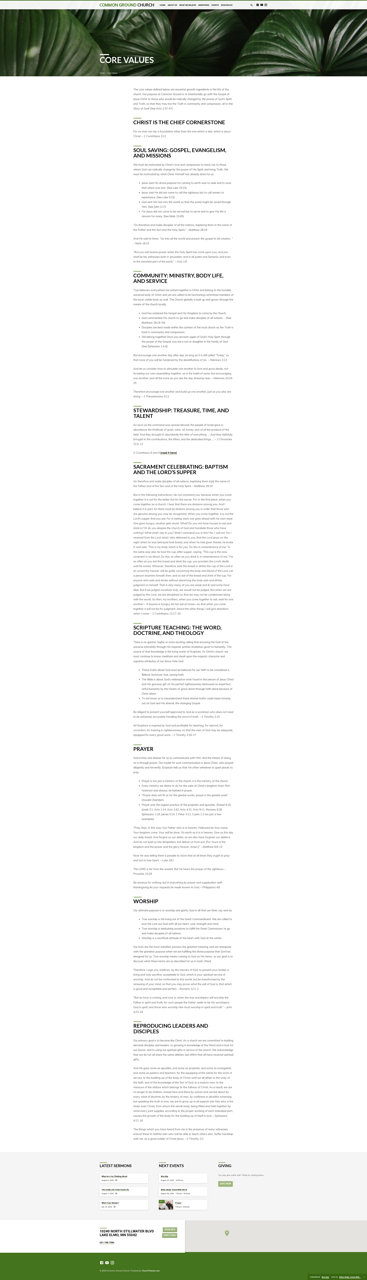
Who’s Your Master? (110, 1203)
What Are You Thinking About (114, 1176)
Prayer (178, 1203)
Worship (164, 1176)
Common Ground (126, 4)
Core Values (112, 73)
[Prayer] (166, 1205)
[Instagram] (265, 5)
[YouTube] (261, 5)
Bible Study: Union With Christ (174, 1190)
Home (162, 5)
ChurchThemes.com (151, 1270)
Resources (226, 5)
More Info (170, 1229)
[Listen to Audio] (116, 1180)
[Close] (364, 1277)
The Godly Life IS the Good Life (115, 1190)
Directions (170, 1235)
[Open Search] (251, 5)
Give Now (225, 1183)
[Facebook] (257, 5)
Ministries (203, 5)
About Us (172, 5)
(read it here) (168, 452)
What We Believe (187, 5)
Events (215, 5)
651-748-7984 (107, 1242)
